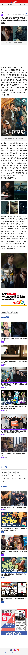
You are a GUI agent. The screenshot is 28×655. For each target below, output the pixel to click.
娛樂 (2, 14)
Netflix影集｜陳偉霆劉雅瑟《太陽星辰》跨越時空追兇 (14, 362)
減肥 (25, 478)
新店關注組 (12, 475)
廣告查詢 (6, 653)
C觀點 (3, 478)
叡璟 (9, 478)
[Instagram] (14, 650)
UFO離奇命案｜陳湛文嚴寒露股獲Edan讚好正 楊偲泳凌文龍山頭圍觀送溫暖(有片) (13, 431)
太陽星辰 (4, 312)
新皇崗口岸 (4, 475)
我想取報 (14, 653)
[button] (2, 1)
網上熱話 (19, 475)
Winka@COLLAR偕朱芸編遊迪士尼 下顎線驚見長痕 (14, 552)
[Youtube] (18, 650)
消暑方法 (14, 478)
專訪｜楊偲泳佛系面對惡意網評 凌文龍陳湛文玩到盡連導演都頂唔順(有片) (14, 407)
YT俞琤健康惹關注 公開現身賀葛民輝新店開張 (13, 507)
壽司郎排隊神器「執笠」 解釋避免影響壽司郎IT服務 (14, 599)
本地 (2, 532)
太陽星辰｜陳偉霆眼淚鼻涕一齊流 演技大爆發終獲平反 (14, 339)
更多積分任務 (21, 641)
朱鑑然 (16, 312)
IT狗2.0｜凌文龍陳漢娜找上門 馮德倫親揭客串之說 (13, 454)
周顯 (3, 481)
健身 (20, 478)
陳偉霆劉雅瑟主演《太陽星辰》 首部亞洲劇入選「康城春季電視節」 (14, 384)
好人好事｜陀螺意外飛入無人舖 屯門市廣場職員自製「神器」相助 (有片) (14, 529)
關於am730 (21, 653)
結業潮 (19, 472)
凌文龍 (10, 312)
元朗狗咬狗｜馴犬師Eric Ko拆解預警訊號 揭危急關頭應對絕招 (13, 575)
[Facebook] (11, 650)
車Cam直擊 (12, 472)
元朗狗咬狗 (4, 472)
